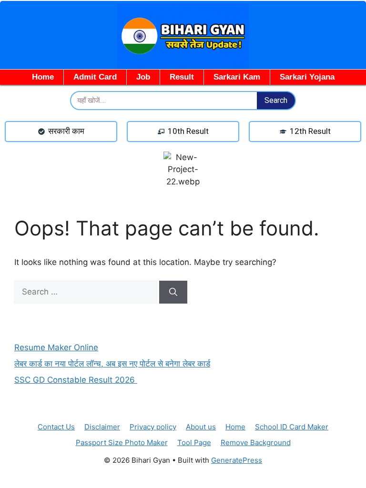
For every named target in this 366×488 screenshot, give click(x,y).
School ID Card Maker (291, 426)
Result (182, 76)
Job (143, 76)
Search (275, 100)
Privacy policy (153, 426)
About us (201, 426)
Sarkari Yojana (307, 76)
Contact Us (56, 426)
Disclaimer (102, 426)
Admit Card (95, 76)
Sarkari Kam (237, 76)
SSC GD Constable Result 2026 (75, 380)
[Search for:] (86, 291)
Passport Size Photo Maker (122, 442)
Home (43, 76)
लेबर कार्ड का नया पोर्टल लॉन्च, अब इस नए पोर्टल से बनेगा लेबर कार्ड (112, 363)
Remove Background (256, 442)
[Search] (173, 292)
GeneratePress (236, 460)
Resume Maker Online (56, 347)
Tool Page (194, 442)
